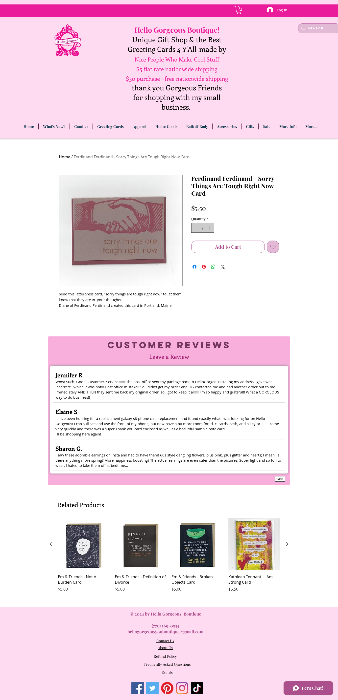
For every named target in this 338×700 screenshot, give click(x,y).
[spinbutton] (203, 227)
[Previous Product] (51, 544)
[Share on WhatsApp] (213, 267)
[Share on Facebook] (194, 267)
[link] (239, 10)
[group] (169, 560)
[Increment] (210, 227)
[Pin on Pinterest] (204, 267)
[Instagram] (182, 688)
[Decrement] (195, 227)
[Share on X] (223, 267)
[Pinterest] (167, 688)
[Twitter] (152, 688)
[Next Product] (287, 544)
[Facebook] (137, 688)
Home (64, 157)
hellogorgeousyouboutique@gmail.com (165, 631)
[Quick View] (84, 544)
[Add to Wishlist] (273, 247)
